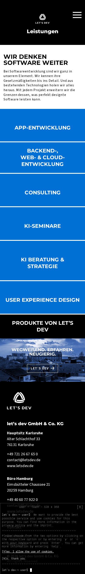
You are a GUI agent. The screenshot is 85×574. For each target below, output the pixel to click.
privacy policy (13, 525)
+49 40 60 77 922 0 (22, 499)
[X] (80, 507)
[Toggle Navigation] (77, 15)
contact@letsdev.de (23, 460)
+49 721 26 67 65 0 (22, 454)
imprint (46, 525)
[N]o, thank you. (14, 558)
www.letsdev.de (20, 466)
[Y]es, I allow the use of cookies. (28, 551)
